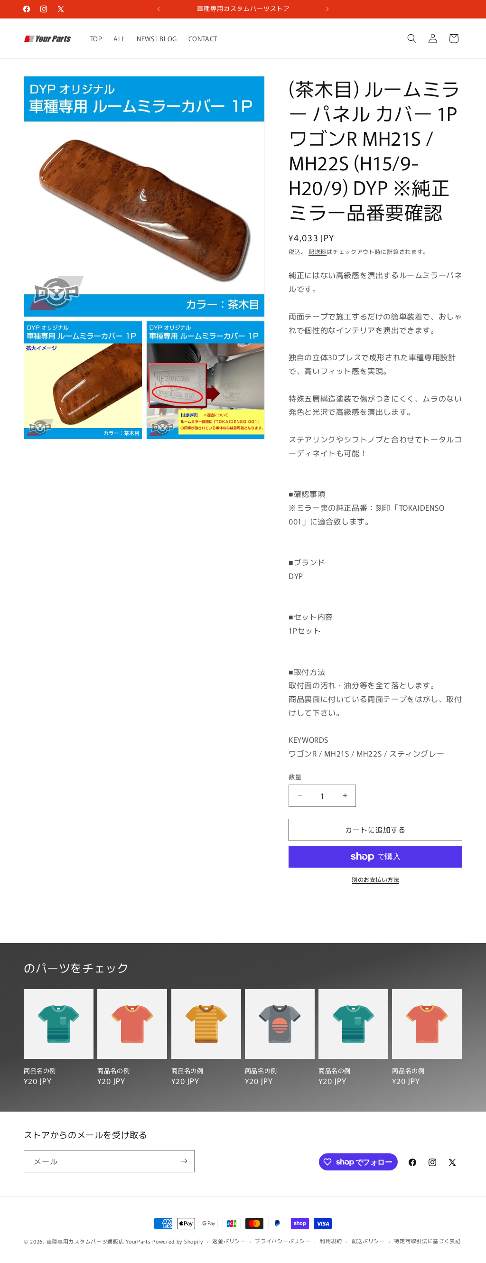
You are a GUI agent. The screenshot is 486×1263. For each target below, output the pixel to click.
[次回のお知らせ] (327, 9)
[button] (412, 38)
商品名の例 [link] (40, 1071)
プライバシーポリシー (282, 1240)
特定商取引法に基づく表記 (427, 1240)
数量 (295, 776)
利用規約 (331, 1240)
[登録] (183, 1161)
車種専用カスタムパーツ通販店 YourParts (99, 1241)
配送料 (317, 251)
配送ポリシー (368, 1240)
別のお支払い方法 (375, 879)
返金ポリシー (228, 1240)
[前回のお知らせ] (158, 9)
